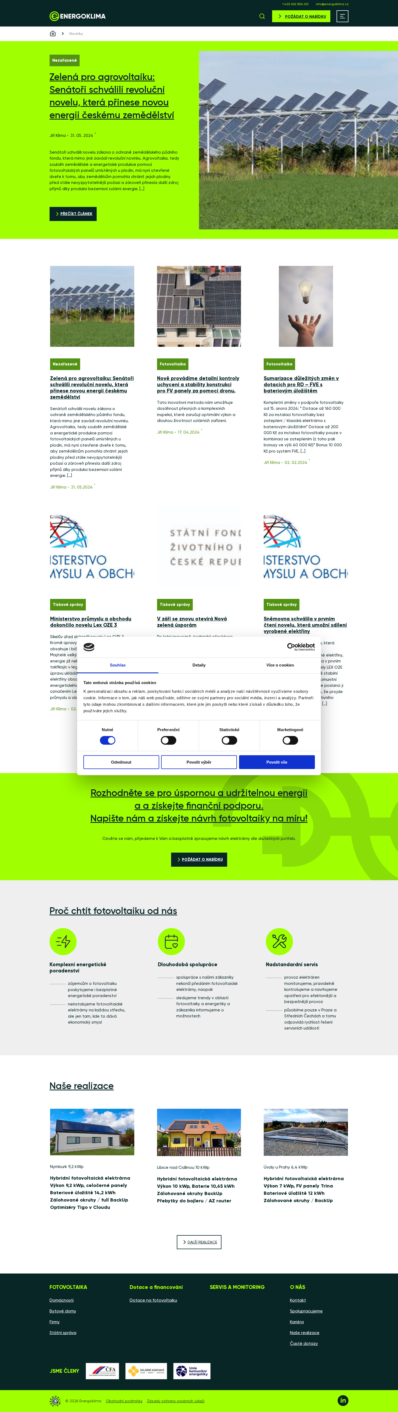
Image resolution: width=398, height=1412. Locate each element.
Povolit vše (276, 762)
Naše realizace (304, 1332)
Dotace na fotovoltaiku (153, 1300)
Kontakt (298, 1300)
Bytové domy (63, 1311)
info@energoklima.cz (332, 4)
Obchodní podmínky (124, 1401)
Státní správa (63, 1332)
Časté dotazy (304, 1343)
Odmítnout (121, 762)
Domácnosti (62, 1300)
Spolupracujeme (306, 1311)
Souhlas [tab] (118, 665)
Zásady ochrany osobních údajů (175, 1401)
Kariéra (297, 1321)
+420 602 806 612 (295, 4)
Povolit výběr (199, 762)
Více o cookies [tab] (280, 665)
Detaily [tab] (199, 665)
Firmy (55, 1321)
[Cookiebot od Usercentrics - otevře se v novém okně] (291, 647)
